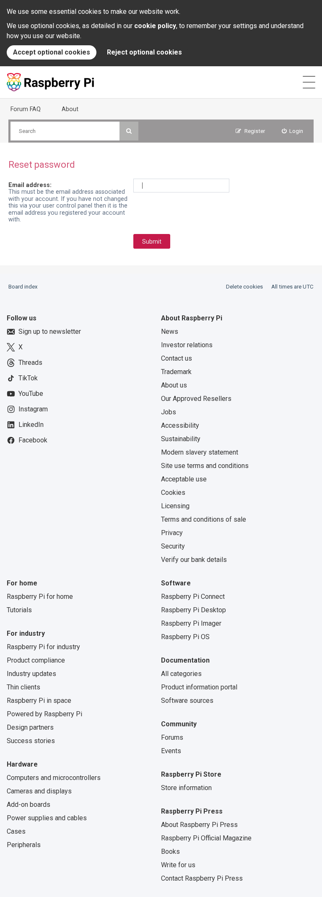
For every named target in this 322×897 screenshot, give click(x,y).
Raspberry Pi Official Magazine (206, 838)
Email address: (30, 185)
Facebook (32, 440)
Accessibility (180, 425)
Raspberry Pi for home (40, 597)
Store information (186, 788)
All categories (181, 674)
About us (174, 385)
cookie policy (155, 26)
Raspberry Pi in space (39, 701)
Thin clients (23, 687)
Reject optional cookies (144, 52)
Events (171, 751)
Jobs (168, 412)
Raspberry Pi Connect (193, 597)
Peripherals (24, 845)
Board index (23, 286)
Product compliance (36, 660)
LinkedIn (31, 425)
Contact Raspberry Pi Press (202, 878)
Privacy (172, 533)
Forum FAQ (25, 109)
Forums (172, 737)
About (70, 109)
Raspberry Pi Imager (191, 623)
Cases (16, 831)
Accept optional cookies (51, 52)
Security (173, 546)
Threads (30, 363)
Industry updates (31, 674)
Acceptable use (184, 479)
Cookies (173, 493)
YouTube (30, 394)
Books (170, 851)
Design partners (30, 727)
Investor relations (187, 345)
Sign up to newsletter (49, 331)
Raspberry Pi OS (185, 637)
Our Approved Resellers (196, 399)
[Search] (128, 131)
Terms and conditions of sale (203, 519)
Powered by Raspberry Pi (44, 714)
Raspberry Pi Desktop (193, 610)
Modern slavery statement (199, 452)
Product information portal (199, 687)
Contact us (176, 358)
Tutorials (19, 610)
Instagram (33, 409)
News (169, 331)
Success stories (31, 741)
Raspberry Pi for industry (43, 647)
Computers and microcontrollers (54, 778)
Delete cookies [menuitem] (244, 286)
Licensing (175, 506)
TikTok (28, 378)
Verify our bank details (194, 560)
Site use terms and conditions (205, 466)
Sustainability (180, 439)
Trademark (176, 372)
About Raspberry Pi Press (199, 825)
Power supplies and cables (47, 818)
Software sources (187, 701)
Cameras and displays (39, 791)
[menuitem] (292, 131)
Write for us (178, 865)
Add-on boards (28, 805)
